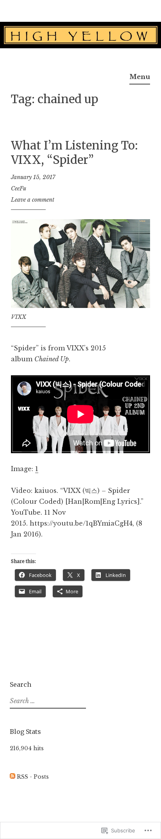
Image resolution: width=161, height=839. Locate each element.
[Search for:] (47, 701)
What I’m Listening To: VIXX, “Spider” (74, 152)
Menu (139, 77)
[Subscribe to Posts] (12, 776)
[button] (80, 263)
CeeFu (18, 188)
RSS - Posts (33, 776)
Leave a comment (32, 199)
